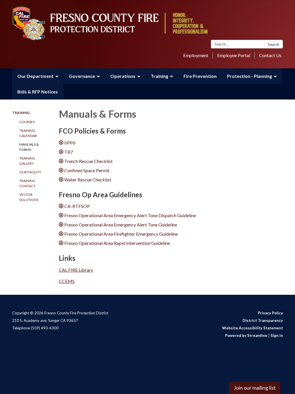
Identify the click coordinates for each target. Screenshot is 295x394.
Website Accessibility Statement (252, 328)
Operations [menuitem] (122, 76)
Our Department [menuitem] (35, 76)
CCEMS (67, 281)
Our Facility (30, 172)
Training (21, 112)
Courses (27, 122)
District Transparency (263, 320)
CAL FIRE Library (76, 270)
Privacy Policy (270, 313)
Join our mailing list (255, 388)
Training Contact (27, 183)
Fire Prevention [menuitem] (200, 76)
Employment (195, 55)
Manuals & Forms (29, 147)
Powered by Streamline (246, 335)
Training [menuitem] (159, 76)
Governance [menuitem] (82, 76)
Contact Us (270, 55)
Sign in (277, 335)
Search (273, 44)
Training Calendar (28, 133)
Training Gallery (27, 161)
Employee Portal (233, 55)
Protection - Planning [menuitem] (249, 76)
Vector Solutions (28, 197)
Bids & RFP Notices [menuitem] (37, 91)
